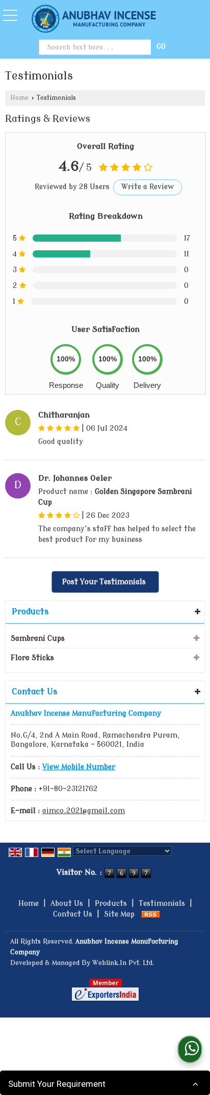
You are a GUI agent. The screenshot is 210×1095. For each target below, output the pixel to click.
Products (30, 611)
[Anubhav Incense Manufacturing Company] (94, 20)
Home (19, 97)
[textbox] (95, 47)
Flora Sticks (32, 658)
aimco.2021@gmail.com (83, 811)
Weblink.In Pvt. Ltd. (123, 963)
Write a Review (147, 187)
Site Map (119, 914)
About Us (66, 903)
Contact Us (72, 914)
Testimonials (162, 903)
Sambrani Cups (38, 638)
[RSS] (151, 914)
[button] (78, 767)
